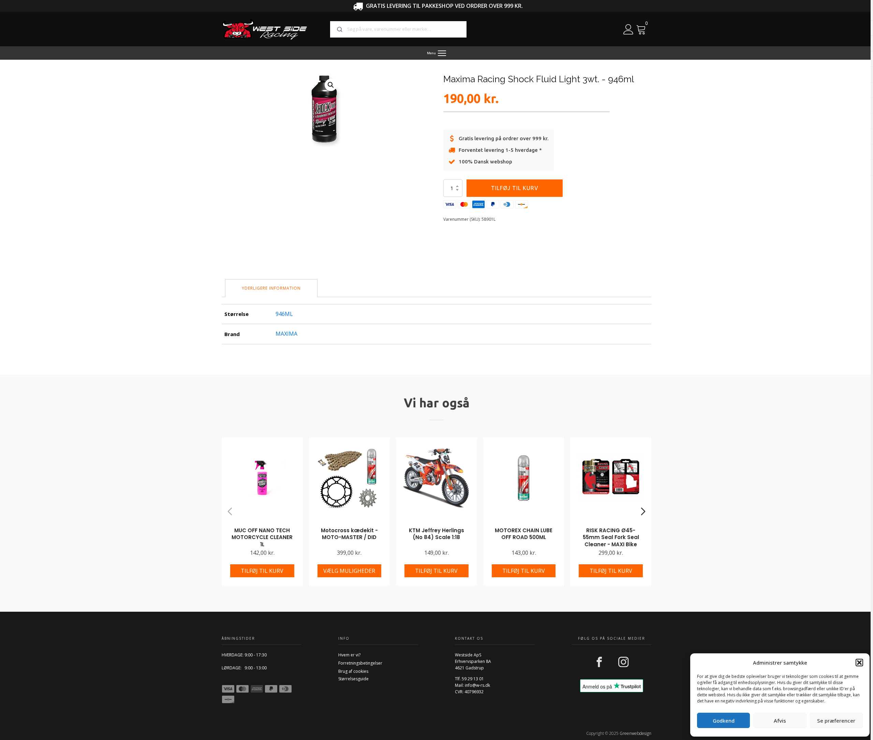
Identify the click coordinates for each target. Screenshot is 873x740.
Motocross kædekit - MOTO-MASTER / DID (349, 534)
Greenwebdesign (635, 733)
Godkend (724, 720)
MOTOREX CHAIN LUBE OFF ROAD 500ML (523, 534)
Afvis (780, 720)
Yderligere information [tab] (271, 288)
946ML (284, 314)
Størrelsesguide (353, 679)
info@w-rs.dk (477, 685)
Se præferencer (836, 720)
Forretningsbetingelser (360, 663)
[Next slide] (643, 511)
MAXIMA (286, 333)
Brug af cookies (353, 671)
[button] (859, 662)
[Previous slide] (230, 511)
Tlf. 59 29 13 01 (469, 679)
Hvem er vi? (349, 655)
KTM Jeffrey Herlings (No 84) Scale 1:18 (436, 534)
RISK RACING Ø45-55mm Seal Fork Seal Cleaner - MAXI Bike (611, 537)
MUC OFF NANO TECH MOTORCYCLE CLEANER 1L (262, 537)
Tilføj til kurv (514, 188)
